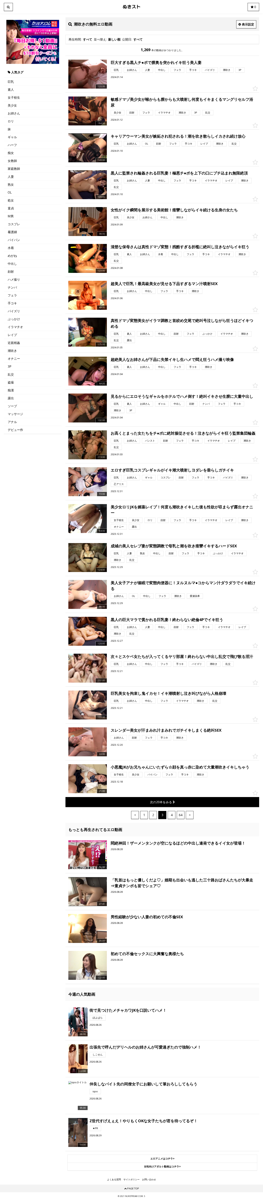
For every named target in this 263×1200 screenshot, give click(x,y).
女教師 (12, 161)
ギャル (12, 137)
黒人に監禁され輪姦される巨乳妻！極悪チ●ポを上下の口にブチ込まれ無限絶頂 (179, 173)
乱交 (11, 374)
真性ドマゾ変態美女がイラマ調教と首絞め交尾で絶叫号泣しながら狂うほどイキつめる (182, 323)
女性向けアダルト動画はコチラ (162, 1166)
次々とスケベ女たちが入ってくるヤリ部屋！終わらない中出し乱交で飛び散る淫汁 (182, 656)
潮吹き (12, 351)
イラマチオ (15, 327)
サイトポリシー (131, 1179)
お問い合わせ (149, 1179)
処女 (11, 200)
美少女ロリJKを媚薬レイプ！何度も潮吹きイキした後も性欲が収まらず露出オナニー (182, 509)
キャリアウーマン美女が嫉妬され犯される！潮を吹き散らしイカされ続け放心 (178, 136)
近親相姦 (14, 343)
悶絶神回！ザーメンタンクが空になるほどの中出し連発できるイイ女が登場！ (178, 843)
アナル (12, 422)
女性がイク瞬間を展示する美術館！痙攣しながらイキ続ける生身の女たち (174, 209)
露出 (11, 398)
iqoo (95, 1091)
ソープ (12, 406)
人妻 (11, 176)
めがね (12, 256)
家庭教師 (14, 169)
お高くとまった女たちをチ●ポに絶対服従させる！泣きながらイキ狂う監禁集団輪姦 (183, 433)
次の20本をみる (161, 802)
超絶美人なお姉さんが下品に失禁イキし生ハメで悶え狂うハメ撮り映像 (172, 359)
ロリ (11, 121)
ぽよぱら (98, 1017)
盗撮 (11, 382)
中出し (12, 263)
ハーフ (12, 145)
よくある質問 (114, 1179)
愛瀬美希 (195, 596)
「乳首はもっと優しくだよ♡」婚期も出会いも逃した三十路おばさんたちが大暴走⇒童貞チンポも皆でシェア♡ (182, 882)
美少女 (12, 105)
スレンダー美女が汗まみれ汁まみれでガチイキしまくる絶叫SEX (166, 730)
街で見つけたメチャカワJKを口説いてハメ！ (128, 1010)
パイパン (14, 240)
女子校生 (14, 97)
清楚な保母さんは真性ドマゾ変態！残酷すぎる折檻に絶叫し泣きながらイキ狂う (180, 246)
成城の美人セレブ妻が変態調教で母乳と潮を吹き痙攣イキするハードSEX (174, 545)
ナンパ (12, 287)
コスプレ (14, 224)
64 (180, 815)
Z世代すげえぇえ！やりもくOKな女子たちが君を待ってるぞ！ (144, 1120)
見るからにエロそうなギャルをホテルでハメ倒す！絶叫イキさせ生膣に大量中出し (182, 396)
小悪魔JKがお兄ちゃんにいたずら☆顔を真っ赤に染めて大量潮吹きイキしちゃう (180, 767)
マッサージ (15, 414)
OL (10, 192)
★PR (95, 1128)
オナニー (14, 358)
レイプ (12, 335)
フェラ (12, 295)
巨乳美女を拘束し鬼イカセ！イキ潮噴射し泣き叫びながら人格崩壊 (168, 693)
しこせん (98, 1054)
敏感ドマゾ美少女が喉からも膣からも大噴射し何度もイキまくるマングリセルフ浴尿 (182, 102)
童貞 (11, 208)
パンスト (150, 440)
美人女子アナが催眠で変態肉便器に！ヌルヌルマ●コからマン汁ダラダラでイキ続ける (183, 585)
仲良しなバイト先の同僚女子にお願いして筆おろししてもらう (143, 1084)
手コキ (12, 303)
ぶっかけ (14, 319)
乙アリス (119, 484)
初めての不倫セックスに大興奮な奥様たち (147, 953)
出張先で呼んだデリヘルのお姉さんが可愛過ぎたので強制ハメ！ (145, 1047)
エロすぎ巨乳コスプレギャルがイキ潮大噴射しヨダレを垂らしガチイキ (172, 470)
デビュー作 (15, 430)
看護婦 (12, 232)
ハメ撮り (14, 279)
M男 (11, 216)
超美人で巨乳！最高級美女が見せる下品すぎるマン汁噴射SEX (164, 283)
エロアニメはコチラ (161, 1158)
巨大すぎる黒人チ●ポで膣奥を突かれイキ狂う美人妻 (156, 62)
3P (9, 366)
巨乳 (11, 82)
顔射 (11, 271)
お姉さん (14, 113)
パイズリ (14, 311)
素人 (11, 89)
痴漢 (11, 390)
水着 (11, 248)
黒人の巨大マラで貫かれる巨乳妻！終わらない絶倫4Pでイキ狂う (167, 619)
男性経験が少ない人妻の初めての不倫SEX (147, 916)
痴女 (11, 153)
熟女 (11, 184)
